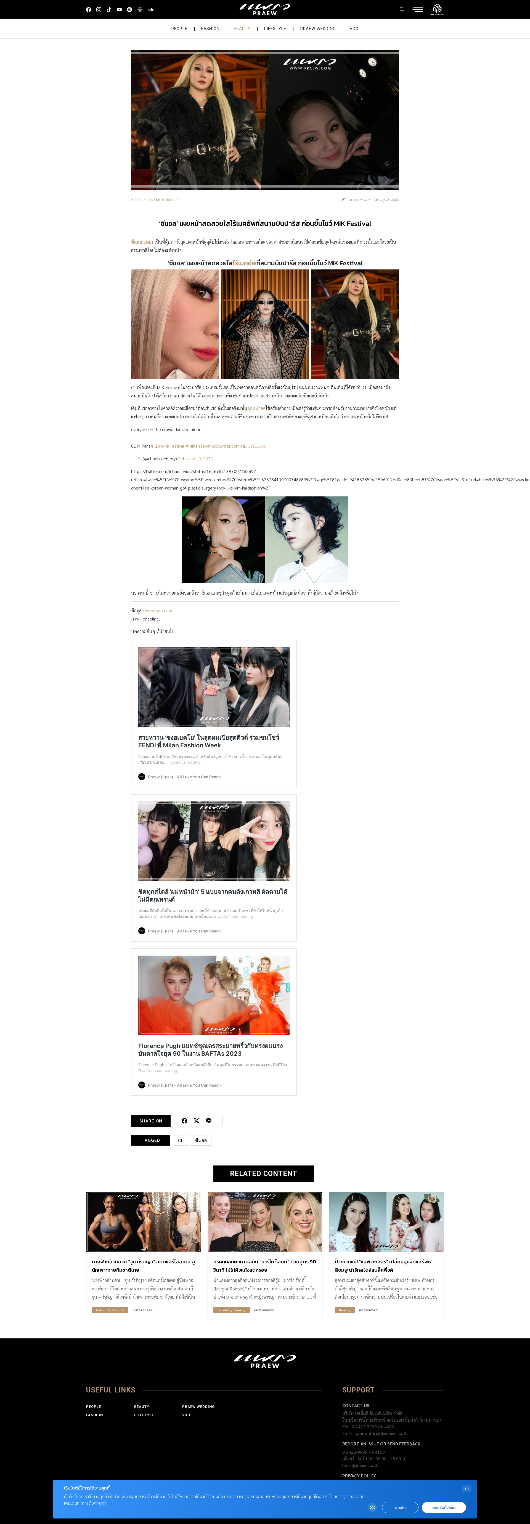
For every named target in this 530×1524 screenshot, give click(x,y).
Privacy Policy (359, 1475)
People (179, 28)
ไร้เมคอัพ (244, 263)
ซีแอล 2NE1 (143, 242)
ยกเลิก (400, 1507)
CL (181, 1140)
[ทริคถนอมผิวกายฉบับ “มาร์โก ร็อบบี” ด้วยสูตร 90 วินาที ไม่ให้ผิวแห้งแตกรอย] (265, 1222)
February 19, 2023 (195, 458)
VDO (354, 28)
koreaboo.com (158, 610)
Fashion (210, 28)
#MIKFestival (197, 446)
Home (136, 199)
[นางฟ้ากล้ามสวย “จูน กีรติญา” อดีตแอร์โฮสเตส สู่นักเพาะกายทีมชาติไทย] (143, 1222)
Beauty (242, 28)
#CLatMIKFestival (167, 446)
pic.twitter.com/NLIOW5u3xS (238, 446)
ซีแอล (201, 1140)
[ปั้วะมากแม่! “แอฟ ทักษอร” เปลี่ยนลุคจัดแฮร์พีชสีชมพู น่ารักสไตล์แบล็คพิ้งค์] (386, 1222)
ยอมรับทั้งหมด (443, 1507)
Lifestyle (275, 28)
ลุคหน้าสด (256, 408)
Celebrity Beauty (164, 199)
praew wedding (318, 28)
